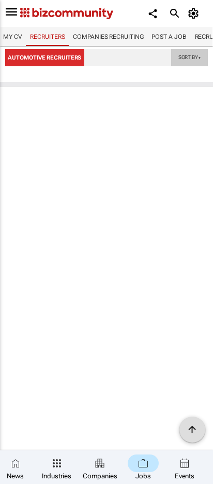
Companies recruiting (108, 36)
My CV (12, 36)
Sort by (189, 57)
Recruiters (47, 36)
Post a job (168, 36)
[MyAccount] (195, 13)
